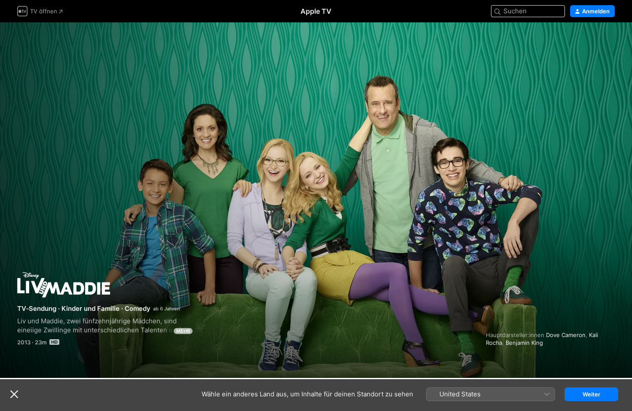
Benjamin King (524, 342)
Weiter (591, 394)
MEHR (183, 331)
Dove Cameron (566, 334)
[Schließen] (14, 394)
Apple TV (316, 11)
